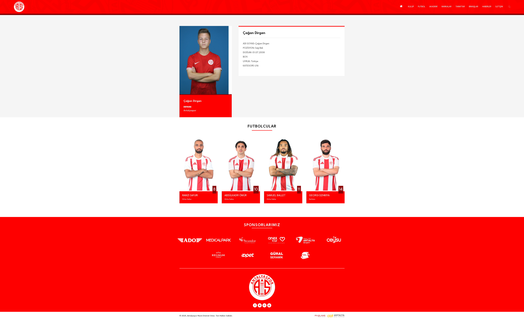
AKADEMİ (433, 7)
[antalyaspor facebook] (255, 305)
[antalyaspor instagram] (264, 305)
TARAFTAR (460, 7)
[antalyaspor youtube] (269, 305)
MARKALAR (446, 7)
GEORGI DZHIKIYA (300, 195)
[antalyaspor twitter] (260, 305)
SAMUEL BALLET (257, 195)
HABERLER (486, 7)
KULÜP (411, 7)
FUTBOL (421, 7)
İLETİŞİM (499, 7)
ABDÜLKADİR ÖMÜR (217, 195)
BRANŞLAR (473, 7)
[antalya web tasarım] (319, 316)
